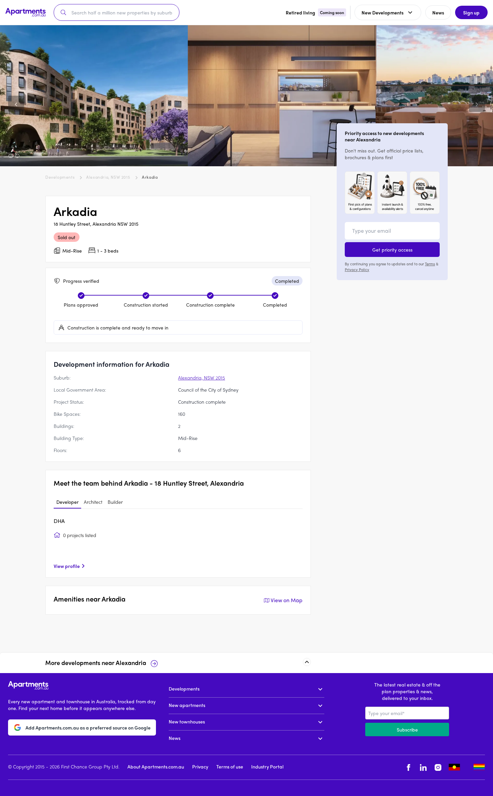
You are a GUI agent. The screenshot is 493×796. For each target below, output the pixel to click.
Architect (93, 501)
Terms (430, 263)
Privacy (200, 766)
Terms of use (229, 766)
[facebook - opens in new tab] (408, 767)
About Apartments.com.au (155, 766)
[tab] (67, 502)
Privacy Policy (357, 269)
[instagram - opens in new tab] (438, 767)
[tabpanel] (178, 543)
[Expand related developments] (307, 662)
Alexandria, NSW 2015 (108, 177)
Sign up (471, 12)
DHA (59, 521)
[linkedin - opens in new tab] (423, 767)
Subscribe (407, 729)
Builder (115, 501)
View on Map (287, 600)
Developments (59, 177)
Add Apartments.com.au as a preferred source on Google (88, 727)
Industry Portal (267, 766)
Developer (67, 501)
